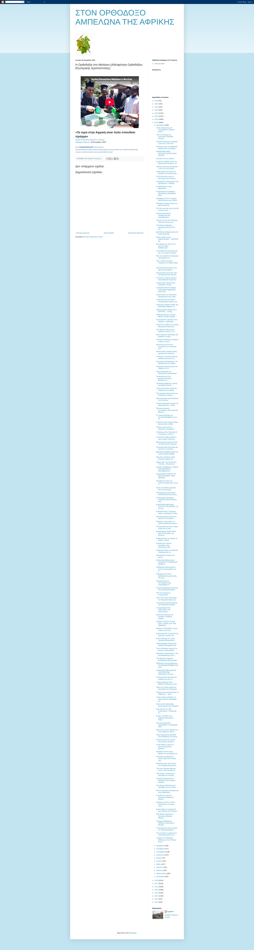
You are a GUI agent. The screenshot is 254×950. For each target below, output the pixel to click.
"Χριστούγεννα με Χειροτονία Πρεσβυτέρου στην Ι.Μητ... (166, 295)
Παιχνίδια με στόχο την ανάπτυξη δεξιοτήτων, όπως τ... (167, 483)
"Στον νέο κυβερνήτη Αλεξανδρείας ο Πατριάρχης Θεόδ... (167, 725)
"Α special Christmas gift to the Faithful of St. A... (167, 367)
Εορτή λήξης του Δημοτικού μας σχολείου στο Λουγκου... (167, 810)
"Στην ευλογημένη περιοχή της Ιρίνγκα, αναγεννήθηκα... (166, 649)
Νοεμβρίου (160, 846)
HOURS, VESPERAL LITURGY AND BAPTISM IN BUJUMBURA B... (167, 469)
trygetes (170, 911)
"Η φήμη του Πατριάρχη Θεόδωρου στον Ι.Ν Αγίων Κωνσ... (166, 840)
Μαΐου (158, 864)
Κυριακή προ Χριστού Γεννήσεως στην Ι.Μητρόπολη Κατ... (164, 545)
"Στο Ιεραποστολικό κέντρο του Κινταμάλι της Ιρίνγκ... (167, 394)
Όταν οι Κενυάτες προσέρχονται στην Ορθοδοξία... (167, 791)
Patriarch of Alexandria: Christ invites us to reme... (166, 629)
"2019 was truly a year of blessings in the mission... (166, 177)
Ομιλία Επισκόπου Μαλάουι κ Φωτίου (90, 140)
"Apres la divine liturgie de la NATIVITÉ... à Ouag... (166, 311)
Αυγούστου (160, 855)
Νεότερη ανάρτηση (82, 233)
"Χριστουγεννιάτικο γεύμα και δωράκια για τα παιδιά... (166, 389)
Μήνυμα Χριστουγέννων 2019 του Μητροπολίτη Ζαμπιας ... (167, 443)
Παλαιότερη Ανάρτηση (136, 233)
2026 (157, 101)
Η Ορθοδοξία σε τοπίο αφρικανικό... (164, 187)
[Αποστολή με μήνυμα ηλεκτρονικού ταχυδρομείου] (107, 158)
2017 (157, 883)
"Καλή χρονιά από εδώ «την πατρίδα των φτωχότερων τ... (167, 172)
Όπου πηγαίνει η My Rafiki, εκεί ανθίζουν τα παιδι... (167, 336)
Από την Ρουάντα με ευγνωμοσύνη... (163, 594)
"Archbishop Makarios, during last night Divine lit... (166, 384)
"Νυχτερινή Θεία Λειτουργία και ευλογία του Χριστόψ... (167, 448)
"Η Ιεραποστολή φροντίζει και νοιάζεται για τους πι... (166, 678)
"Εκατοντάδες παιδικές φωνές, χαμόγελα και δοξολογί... (166, 352)
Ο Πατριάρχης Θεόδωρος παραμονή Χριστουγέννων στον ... (166, 500)
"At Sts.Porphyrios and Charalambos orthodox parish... (165, 130)
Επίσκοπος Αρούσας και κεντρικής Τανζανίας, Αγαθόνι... (164, 617)
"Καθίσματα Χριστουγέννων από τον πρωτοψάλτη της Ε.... (166, 569)
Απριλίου (159, 867)
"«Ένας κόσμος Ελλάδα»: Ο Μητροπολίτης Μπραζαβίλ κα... (166, 699)
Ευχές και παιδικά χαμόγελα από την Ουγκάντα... (166, 489)
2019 (157, 122)
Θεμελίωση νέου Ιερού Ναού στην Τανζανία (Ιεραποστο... (166, 764)
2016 (157, 887)
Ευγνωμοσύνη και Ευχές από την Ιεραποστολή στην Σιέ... (166, 274)
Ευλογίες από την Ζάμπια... (165, 159)
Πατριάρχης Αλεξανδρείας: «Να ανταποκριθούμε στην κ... (167, 654)
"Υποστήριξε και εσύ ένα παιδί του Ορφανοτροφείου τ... (166, 829)
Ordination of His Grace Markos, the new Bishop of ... (167, 752)
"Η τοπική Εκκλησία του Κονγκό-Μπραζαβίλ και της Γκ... (166, 417)
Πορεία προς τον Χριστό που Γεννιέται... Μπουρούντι (166, 463)
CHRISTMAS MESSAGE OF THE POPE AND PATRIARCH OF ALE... (166, 672)
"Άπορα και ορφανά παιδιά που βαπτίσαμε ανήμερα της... (167, 306)
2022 (157, 113)
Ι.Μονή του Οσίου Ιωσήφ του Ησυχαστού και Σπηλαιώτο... (167, 688)
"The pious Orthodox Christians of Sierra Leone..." (167, 340)
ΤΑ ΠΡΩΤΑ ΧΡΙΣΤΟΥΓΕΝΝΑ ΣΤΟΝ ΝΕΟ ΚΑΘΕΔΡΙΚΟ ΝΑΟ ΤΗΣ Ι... (166, 290)
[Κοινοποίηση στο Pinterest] (117, 158)
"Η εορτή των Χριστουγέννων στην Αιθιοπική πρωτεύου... (166, 279)
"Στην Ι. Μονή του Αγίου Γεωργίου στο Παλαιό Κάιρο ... (167, 263)
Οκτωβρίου (160, 849)
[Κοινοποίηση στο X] (112, 158)
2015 (157, 890)
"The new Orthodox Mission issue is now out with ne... (166, 769)
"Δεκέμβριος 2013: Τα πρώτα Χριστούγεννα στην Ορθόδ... (167, 199)
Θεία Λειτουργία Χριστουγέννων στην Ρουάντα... (167, 399)
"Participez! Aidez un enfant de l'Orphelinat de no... (167, 551)
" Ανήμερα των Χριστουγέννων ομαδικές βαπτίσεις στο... (166, 357)
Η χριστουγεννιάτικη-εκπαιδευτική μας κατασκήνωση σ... (163, 215)
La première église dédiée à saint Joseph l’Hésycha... (166, 438)
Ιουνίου (159, 861)
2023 (157, 110)
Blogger (134, 933)
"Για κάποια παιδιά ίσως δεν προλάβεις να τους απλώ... (166, 786)
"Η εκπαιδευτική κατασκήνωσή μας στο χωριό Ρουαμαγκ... (167, 252)
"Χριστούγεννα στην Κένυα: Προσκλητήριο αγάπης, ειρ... (167, 300)
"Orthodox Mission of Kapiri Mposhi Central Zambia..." (166, 316)
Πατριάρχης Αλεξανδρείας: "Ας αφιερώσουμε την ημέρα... (167, 362)
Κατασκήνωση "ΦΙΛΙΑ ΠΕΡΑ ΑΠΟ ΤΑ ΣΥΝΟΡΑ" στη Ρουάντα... (166, 533)
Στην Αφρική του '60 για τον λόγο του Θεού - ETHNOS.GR (165, 246)
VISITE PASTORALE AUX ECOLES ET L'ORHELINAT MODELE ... (167, 562)
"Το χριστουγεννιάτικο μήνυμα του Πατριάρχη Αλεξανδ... (166, 604)
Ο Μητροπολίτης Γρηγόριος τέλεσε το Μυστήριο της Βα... (167, 512)
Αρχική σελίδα (109, 233)
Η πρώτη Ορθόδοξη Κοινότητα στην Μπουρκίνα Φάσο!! (167, 589)
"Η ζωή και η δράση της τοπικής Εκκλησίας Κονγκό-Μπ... (167, 325)
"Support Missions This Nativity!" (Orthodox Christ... (167, 683)
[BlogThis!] (110, 158)
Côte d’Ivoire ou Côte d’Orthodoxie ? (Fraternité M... (166, 711)
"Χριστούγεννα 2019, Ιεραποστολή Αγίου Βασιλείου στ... (164, 378)
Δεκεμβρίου (160, 125)
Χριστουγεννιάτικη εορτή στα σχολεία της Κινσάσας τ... (166, 517)
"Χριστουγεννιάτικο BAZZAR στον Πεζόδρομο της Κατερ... (167, 736)
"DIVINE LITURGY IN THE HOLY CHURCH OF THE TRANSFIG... (166, 623)
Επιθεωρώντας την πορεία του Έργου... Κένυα (167, 539)
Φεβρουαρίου (161, 873)
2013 (157, 896)
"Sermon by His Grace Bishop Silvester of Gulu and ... (166, 221)
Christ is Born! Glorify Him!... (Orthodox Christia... (166, 284)
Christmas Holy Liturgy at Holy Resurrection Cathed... (167, 423)
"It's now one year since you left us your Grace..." (167, 209)
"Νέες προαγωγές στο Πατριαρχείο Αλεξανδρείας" (166, 372)
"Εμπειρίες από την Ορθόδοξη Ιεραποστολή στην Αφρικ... (166, 147)
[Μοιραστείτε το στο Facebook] (115, 158)
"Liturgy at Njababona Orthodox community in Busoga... (165, 823)
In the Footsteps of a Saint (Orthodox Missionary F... (166, 639)
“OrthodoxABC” (159, 64)
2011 (157, 902)
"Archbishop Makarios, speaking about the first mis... (165, 227)
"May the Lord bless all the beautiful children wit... (165, 458)
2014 (157, 893)
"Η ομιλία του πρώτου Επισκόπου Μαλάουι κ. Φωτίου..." (165, 797)
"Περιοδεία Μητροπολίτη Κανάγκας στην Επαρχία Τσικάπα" (165, 780)
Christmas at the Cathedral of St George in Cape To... (166, 433)
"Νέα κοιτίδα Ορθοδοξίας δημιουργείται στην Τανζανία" (167, 705)
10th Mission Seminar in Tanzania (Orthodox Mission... (164, 816)
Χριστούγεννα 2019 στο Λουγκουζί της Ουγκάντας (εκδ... (166, 346)
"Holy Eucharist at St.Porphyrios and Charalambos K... (163, 583)
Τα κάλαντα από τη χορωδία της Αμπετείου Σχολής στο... (167, 634)
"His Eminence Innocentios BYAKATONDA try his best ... (167, 494)
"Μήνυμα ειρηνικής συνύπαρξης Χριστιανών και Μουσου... (167, 410)
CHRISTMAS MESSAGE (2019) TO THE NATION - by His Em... (167, 506)
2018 (157, 880)
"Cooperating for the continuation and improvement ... (163, 610)
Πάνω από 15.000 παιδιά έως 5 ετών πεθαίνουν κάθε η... (167, 731)
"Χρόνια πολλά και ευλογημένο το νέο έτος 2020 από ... (167, 142)
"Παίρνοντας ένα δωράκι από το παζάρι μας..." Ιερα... (167, 693)
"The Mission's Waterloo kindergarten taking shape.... (167, 659)
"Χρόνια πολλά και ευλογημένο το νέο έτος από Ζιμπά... (167, 167)
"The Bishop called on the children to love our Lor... (166, 330)
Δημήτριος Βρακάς (82, 142)
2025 (157, 104)
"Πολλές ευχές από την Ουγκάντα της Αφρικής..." (166, 428)
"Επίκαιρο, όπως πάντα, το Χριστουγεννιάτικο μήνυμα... (167, 522)
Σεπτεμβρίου (161, 852)
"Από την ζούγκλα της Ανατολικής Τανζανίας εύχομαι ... (164, 137)
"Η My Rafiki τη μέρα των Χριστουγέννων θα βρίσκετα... (165, 747)
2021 (157, 116)
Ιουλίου (159, 858)
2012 (157, 899)
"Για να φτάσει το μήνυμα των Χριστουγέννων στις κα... (166, 834)
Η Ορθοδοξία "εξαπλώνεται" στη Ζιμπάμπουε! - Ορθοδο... (167, 182)
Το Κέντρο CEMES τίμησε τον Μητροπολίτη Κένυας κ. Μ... (167, 162)
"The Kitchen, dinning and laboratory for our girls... (165, 774)
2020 (157, 119)
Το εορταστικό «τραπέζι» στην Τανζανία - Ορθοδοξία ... (166, 320)
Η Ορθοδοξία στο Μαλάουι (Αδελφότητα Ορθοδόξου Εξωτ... (166, 193)
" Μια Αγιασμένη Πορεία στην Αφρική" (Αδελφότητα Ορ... (166, 644)
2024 (157, 107)
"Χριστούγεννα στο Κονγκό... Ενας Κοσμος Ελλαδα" (166, 741)
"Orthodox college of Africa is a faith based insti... (167, 204)
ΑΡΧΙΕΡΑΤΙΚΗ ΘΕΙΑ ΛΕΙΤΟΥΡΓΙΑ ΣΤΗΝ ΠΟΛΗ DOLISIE (166, 153)
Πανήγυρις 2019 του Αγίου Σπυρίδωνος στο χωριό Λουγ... (165, 804)
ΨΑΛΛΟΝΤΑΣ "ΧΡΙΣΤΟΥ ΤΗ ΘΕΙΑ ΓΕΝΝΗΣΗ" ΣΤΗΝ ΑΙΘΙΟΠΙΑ (166, 476)
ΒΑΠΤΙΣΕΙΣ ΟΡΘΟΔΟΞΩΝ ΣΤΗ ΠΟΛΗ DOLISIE (167, 233)
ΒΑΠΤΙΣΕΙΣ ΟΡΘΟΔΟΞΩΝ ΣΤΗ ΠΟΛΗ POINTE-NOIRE (167, 453)
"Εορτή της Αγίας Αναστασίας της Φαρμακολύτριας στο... (166, 599)
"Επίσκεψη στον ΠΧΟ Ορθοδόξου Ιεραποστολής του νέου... (166, 576)
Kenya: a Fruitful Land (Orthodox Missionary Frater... (164, 718)
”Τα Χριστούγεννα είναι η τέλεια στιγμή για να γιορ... (167, 527)
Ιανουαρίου (160, 876)
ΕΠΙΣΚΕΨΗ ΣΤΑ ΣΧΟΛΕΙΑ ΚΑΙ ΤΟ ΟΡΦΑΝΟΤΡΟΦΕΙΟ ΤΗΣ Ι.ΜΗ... (167, 665)
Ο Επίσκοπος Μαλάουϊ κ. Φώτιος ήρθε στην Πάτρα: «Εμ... (166, 758)
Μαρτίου (159, 870)
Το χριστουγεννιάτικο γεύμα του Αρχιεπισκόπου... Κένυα (167, 404)
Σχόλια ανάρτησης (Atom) (94, 237)
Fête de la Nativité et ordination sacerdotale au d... (167, 257)
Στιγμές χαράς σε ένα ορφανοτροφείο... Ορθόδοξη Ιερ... (167, 239)
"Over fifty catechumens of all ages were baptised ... (166, 269)
